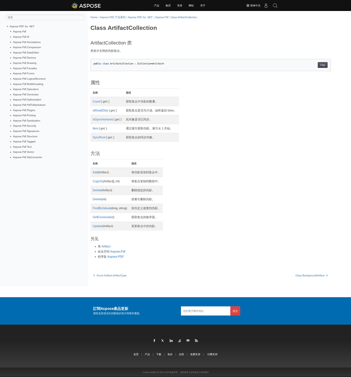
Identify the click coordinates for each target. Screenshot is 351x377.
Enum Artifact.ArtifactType (112, 275)
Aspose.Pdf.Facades (25, 68)
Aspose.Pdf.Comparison (27, 47)
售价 (170, 354)
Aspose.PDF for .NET (22, 26)
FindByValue (101, 208)
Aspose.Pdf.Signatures (26, 131)
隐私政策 (184, 372)
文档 (181, 354)
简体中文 (255, 5)
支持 (179, 5)
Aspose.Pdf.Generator (26, 94)
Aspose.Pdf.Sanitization (26, 120)
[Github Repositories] (188, 340)
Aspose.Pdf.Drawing (24, 62)
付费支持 (212, 354)
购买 (168, 5)
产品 (156, 5)
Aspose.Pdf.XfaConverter (27, 157)
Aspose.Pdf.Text (22, 146)
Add (95, 172)
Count (97, 101)
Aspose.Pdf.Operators (26, 89)
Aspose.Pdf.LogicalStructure (29, 78)
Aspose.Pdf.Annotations (27, 42)
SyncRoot (99, 137)
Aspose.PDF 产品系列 (112, 17)
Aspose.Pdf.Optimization (27, 99)
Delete (97, 190)
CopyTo (98, 181)
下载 (158, 354)
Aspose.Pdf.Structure (25, 136)
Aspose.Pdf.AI (21, 36)
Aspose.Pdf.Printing (24, 115)
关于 (202, 5)
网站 (191, 5)
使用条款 (194, 372)
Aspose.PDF (115, 256)
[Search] (275, 5)
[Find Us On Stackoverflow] (179, 340)
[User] (266, 5)
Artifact (105, 246)
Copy (322, 65)
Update (97, 226)
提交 (235, 311)
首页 (136, 354)
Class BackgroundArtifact (309, 275)
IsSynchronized (103, 119)
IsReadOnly (100, 110)
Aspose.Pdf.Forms (23, 73)
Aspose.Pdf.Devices (24, 57)
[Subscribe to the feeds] (196, 340)
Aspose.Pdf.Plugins (24, 110)
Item (95, 128)
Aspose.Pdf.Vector (23, 151)
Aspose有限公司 (151, 372)
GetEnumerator (102, 217)
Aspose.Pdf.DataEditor (26, 52)
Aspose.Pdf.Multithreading (28, 84)
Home (93, 17)
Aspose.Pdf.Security (24, 125)
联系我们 (205, 372)
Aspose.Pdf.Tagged (24, 141)
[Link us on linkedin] (171, 340)
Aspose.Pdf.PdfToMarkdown (29, 104)
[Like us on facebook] (154, 340)
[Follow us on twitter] (163, 340)
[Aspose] (86, 5)
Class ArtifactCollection (184, 17)
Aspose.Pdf (19, 31)
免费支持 (195, 354)
